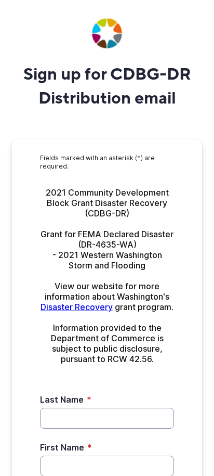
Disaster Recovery (77, 307)
